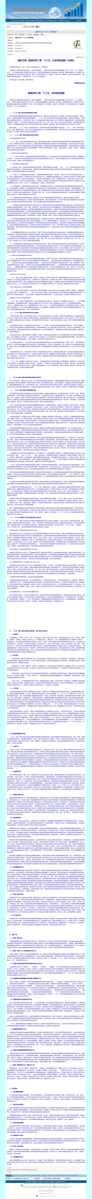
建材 (42, 34)
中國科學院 (50, 1175)
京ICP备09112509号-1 (46, 1193)
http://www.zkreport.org (20, 51)
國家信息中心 (15, 1175)
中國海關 (56, 1175)
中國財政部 (69, 1175)
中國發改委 (44, 1175)
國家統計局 (62, 1175)
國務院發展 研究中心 (26, 1175)
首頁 (15, 34)
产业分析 (29, 34)
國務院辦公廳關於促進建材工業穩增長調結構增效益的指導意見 (22, 1169)
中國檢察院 (75, 1175)
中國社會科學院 (36, 1175)
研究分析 (22, 34)
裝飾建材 (36, 34)
